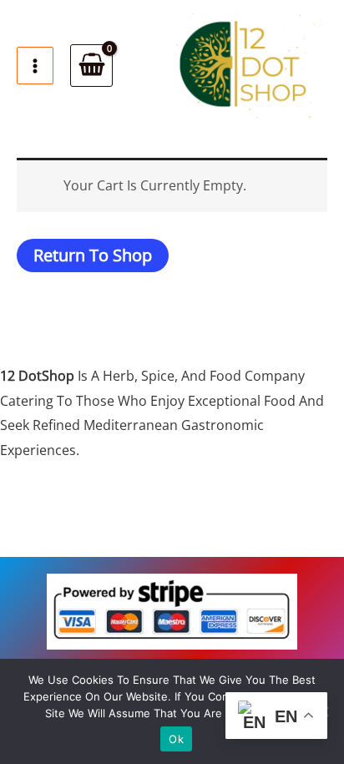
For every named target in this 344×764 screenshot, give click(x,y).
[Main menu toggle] (35, 65)
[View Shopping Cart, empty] (91, 65)
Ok (176, 739)
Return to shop (92, 255)
